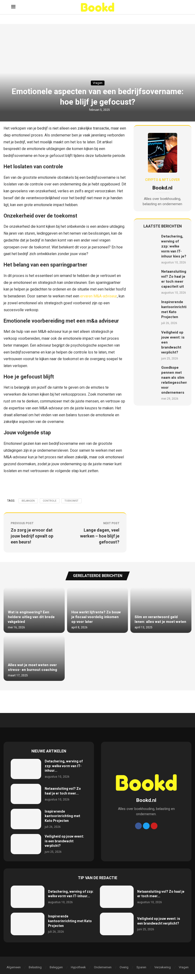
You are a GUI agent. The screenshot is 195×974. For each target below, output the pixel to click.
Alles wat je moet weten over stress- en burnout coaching (32, 667)
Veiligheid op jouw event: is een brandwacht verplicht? (64, 841)
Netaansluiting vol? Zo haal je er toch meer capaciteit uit (173, 279)
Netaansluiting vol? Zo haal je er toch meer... (63, 791)
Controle (49, 501)
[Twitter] (146, 826)
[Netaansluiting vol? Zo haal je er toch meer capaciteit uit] (148, 282)
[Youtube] (154, 826)
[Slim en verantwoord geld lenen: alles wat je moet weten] (160, 610)
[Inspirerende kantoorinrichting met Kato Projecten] (148, 312)
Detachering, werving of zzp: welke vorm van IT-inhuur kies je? (173, 246)
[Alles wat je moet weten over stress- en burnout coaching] (34, 658)
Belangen (28, 501)
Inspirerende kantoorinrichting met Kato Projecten (176, 309)
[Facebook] (138, 826)
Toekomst (71, 501)
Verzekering (162, 967)
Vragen (184, 967)
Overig (124, 967)
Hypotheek (78, 967)
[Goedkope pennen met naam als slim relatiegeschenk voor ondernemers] (148, 383)
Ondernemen (103, 967)
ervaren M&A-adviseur (98, 296)
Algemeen (14, 967)
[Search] (181, 7)
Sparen (141, 967)
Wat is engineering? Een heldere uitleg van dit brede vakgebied (31, 617)
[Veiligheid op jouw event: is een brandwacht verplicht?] (148, 345)
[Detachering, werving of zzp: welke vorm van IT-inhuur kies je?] (148, 249)
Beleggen (56, 967)
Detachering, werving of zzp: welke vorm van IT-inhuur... (64, 766)
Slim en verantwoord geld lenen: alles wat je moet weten (160, 619)
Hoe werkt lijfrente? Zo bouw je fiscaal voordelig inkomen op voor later (96, 617)
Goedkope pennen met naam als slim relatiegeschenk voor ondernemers (175, 380)
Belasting (35, 967)
